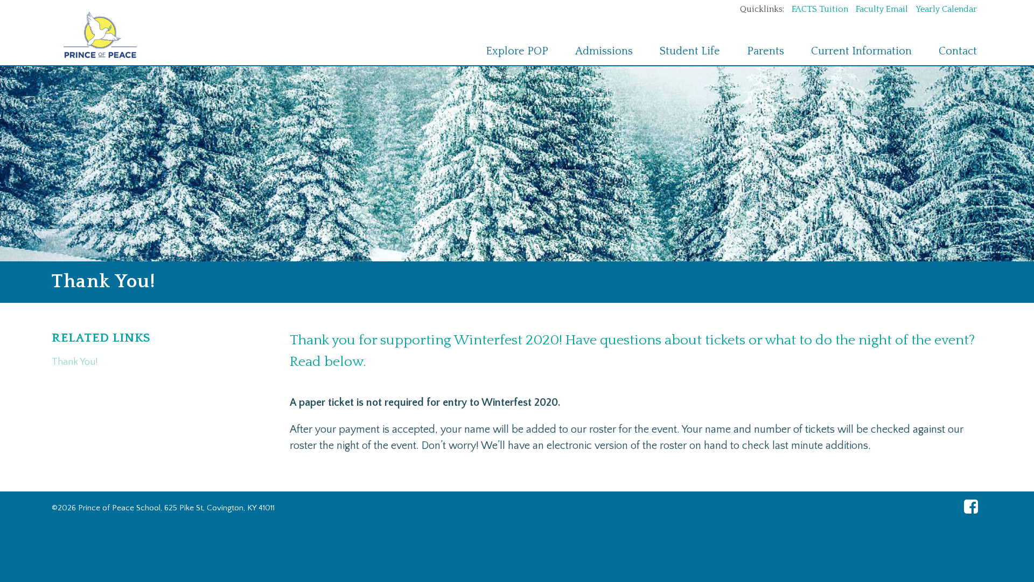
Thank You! (75, 362)
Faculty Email (883, 9)
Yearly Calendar (946, 9)
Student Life (690, 51)
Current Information (861, 51)
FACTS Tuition (821, 9)
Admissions (604, 51)
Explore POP (517, 51)
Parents (765, 51)
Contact (958, 51)
